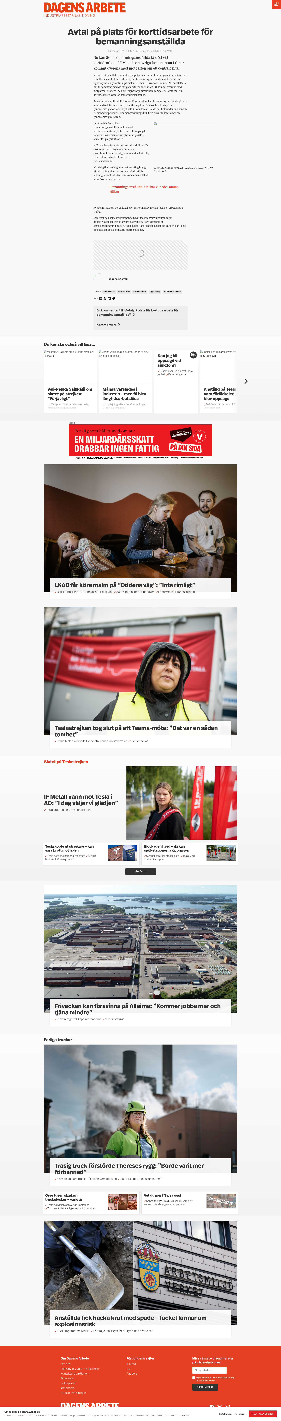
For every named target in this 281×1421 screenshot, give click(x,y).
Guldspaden (68, 1383)
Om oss (66, 1364)
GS (128, 1369)
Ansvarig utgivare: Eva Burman (80, 1369)
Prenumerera (205, 1387)
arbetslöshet (109, 292)
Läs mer (185, 1415)
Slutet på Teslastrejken (66, 762)
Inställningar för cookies (231, 1414)
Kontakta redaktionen (74, 1373)
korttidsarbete (139, 292)
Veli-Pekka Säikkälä (172, 292)
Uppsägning (155, 292)
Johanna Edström (118, 279)
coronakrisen (124, 292)
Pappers (131, 1373)
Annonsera (67, 1388)
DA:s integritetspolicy (205, 1381)
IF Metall (131, 1364)
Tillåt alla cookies (263, 1414)
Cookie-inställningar (73, 1393)
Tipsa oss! (67, 1378)
